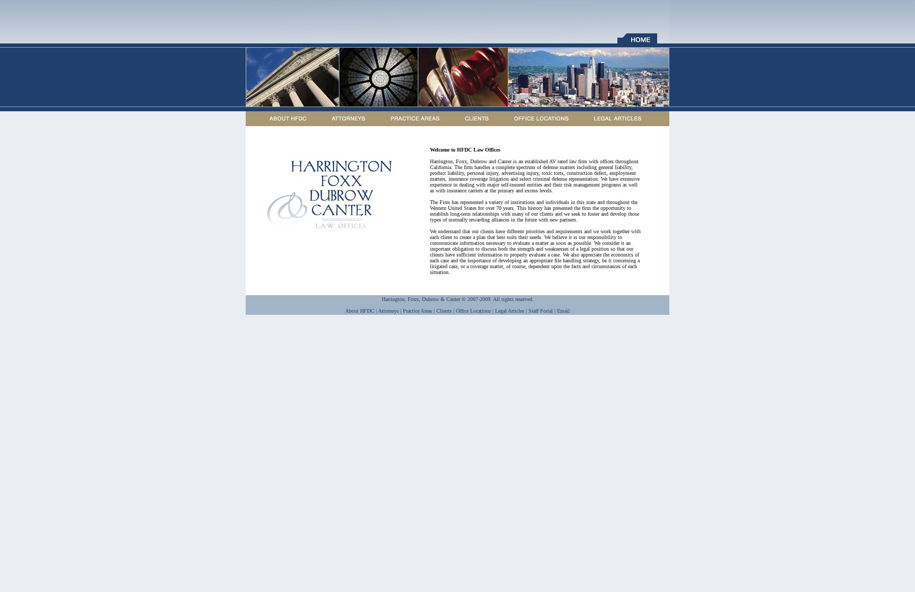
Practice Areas (417, 311)
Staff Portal (540, 311)
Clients (444, 311)
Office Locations (473, 311)
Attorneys (388, 311)
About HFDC (359, 311)
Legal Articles (509, 311)
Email (563, 311)
